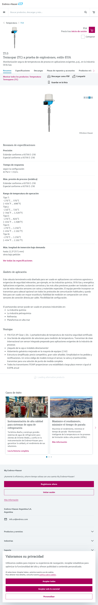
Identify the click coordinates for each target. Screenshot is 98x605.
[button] (49, 484)
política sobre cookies (48, 575)
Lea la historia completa (18, 451)
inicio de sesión (79, 31)
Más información (59, 442)
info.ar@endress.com (18, 519)
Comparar (90, 36)
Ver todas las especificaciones (17, 260)
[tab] (8, 70)
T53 (22, 23)
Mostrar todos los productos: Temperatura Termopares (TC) (22, 78)
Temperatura (11, 23)
